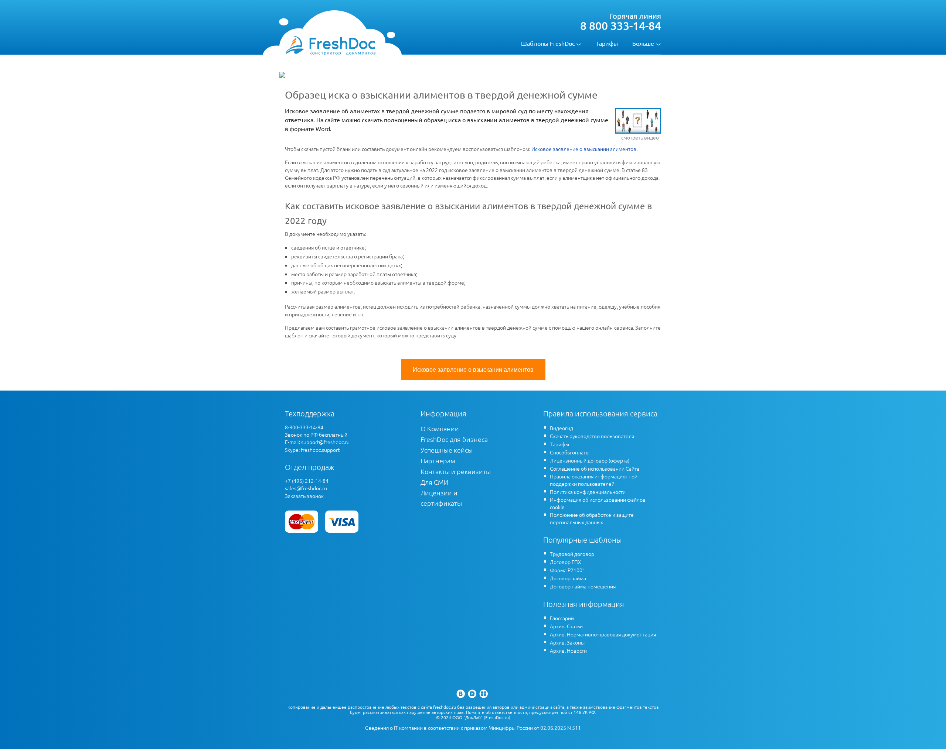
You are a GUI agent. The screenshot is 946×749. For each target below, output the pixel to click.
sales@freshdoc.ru (306, 488)
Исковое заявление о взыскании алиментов (583, 148)
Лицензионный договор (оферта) (589, 460)
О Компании (440, 428)
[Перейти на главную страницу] (330, 45)
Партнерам (438, 460)
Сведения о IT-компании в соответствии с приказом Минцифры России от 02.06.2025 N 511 (473, 728)
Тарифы (607, 43)
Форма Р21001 (567, 570)
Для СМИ (435, 482)
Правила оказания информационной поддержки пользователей (593, 480)
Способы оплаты (569, 452)
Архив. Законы (567, 642)
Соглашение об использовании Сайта (594, 468)
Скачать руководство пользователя (592, 436)
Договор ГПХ (565, 562)
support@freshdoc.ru (325, 442)
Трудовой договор (572, 553)
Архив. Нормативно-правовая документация (603, 634)
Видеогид (561, 428)
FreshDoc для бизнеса (454, 439)
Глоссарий (562, 618)
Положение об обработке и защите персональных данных (592, 518)
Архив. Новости (568, 650)
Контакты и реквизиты (456, 471)
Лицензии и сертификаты (441, 497)
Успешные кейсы (447, 450)
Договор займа (568, 578)
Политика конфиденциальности (588, 491)
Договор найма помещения (583, 586)
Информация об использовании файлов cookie (598, 503)
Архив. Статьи (566, 626)
